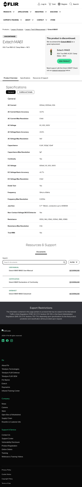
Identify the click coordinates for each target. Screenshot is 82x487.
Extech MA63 (66, 42)
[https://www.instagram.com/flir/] (11, 340)
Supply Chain (7, 418)
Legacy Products (17, 29)
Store (53, 20)
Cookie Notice (6, 474)
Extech (4, 383)
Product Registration (9, 446)
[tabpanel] (41, 166)
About (27, 20)
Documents (41, 252)
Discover (54, 12)
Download (75, 270)
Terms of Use (6, 483)
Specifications (25, 78)
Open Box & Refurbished (11, 415)
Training (5, 453)
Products (7, 12)
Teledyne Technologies (10, 369)
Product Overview (10, 78)
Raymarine (6, 387)
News (4, 404)
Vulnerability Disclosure (11, 442)
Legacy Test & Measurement (35, 29)
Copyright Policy (7, 479)
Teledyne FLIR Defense (11, 373)
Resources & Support (40, 78)
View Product (64, 61)
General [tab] (11, 92)
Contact (40, 20)
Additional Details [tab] (25, 92)
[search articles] (64, 262)
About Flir (5, 365)
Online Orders (7, 449)
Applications (23, 12)
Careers (5, 407)
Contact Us (6, 435)
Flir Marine (6, 380)
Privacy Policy (6, 470)
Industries (39, 12)
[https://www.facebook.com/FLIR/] (7, 340)
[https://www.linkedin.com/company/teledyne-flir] (3, 340)
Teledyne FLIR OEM (9, 376)
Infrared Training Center (11, 391)
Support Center (7, 438)
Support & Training (11, 20)
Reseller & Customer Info (11, 422)
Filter (72, 262)
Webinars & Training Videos (12, 457)
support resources (58, 70)
